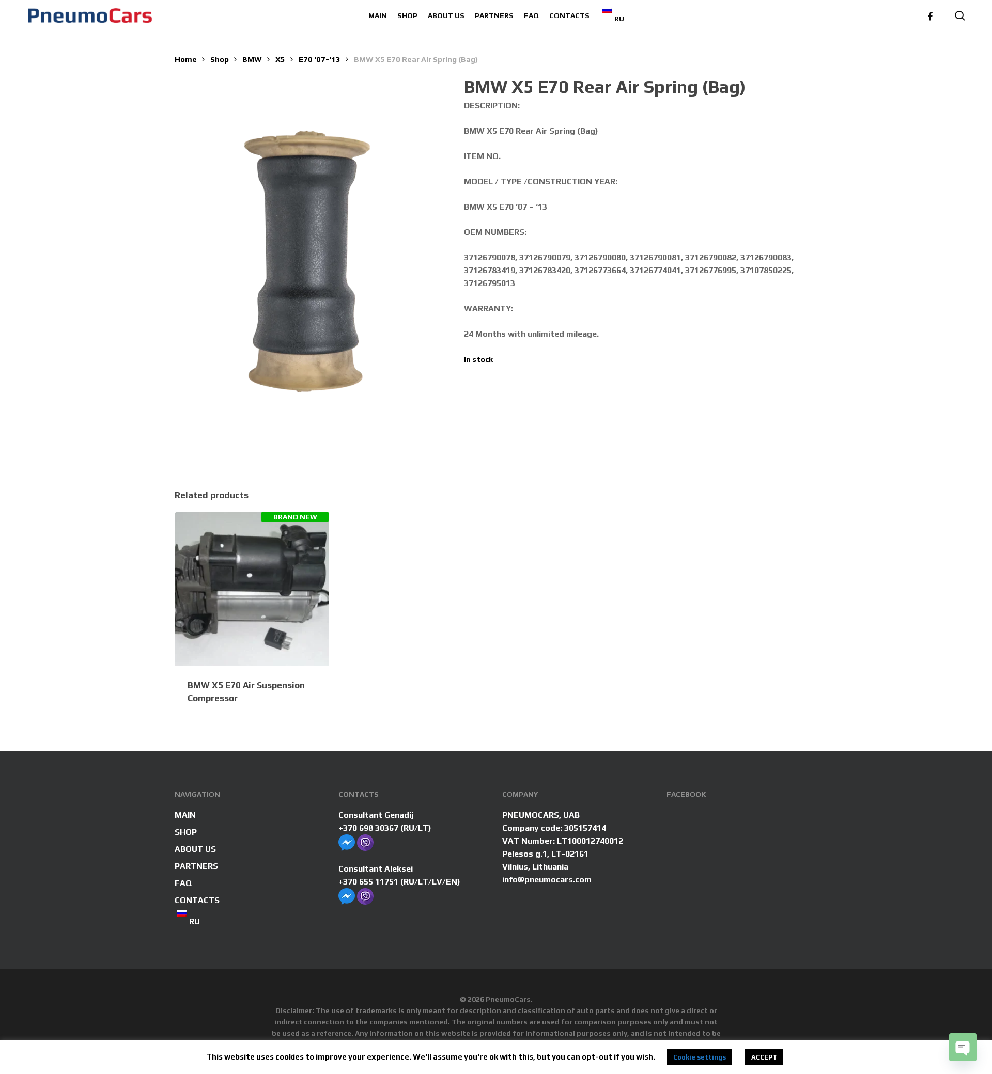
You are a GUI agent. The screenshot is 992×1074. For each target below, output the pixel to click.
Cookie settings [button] (699, 1057)
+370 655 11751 (368, 882)
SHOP (186, 832)
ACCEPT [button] (764, 1057)
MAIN (185, 815)
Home (186, 59)
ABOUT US (195, 849)
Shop (219, 59)
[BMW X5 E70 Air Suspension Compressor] (252, 589)
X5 (280, 59)
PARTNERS (196, 866)
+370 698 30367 (368, 828)
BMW (252, 59)
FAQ (183, 883)
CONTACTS (197, 900)
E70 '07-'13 (319, 59)
